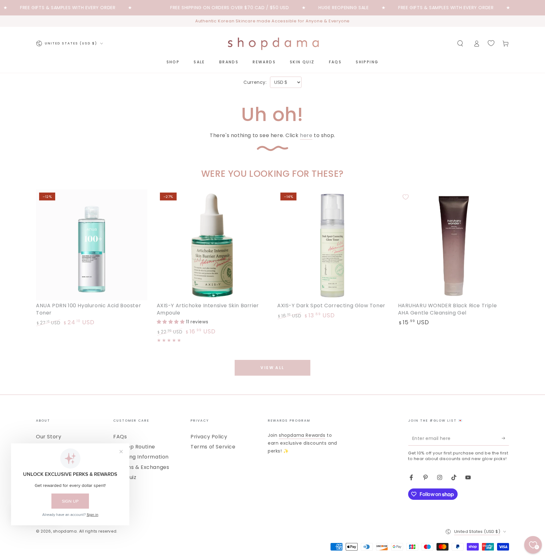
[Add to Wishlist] (43, 197)
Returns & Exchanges (141, 467)
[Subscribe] (505, 438)
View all (272, 367)
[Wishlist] (491, 43)
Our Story (48, 436)
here (306, 135)
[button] (460, 43)
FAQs (120, 436)
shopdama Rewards (302, 435)
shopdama (65, 531)
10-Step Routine (134, 446)
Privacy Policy (208, 436)
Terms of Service (213, 446)
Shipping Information (141, 456)
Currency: (255, 82)
